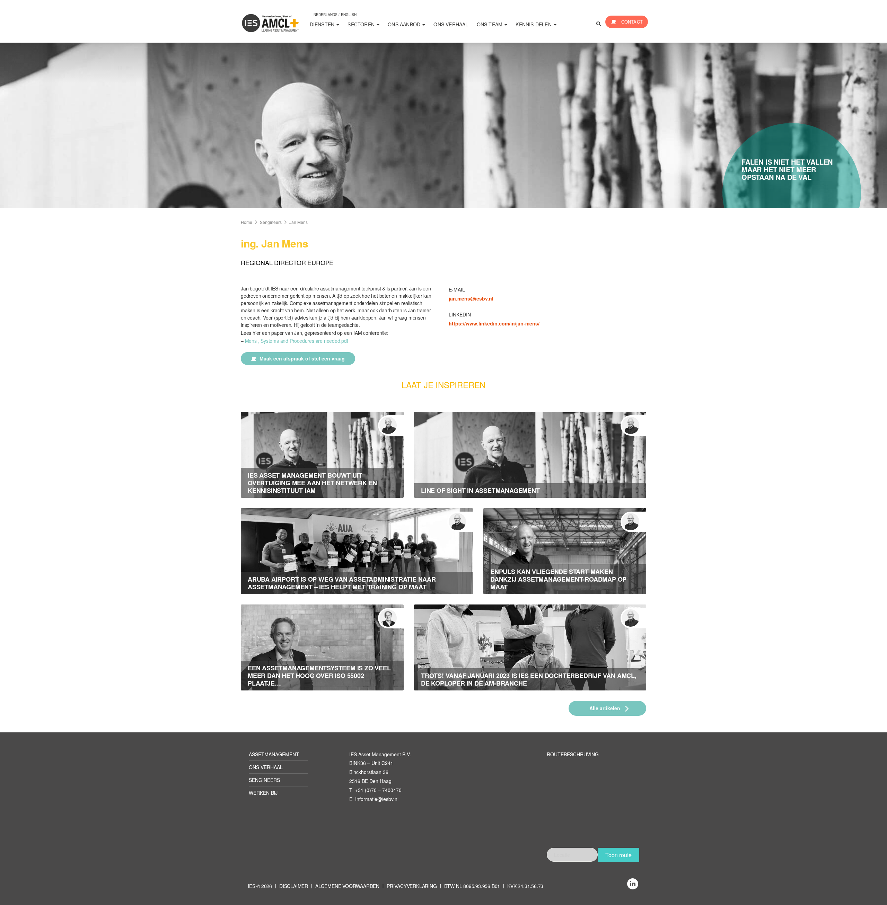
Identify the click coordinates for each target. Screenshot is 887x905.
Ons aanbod (405, 24)
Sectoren (362, 24)
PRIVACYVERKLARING (412, 885)
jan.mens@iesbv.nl (471, 298)
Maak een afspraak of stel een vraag (301, 358)
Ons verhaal (450, 24)
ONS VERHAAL (266, 767)
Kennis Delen (534, 24)
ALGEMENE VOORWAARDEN (347, 885)
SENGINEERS (264, 779)
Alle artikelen (605, 708)
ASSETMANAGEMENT (274, 754)
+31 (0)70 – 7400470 (378, 789)
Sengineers (271, 222)
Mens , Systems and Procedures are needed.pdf (296, 340)
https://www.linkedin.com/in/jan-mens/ (494, 323)
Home (246, 222)
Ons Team (490, 24)
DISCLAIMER (293, 885)
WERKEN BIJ (263, 792)
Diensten (323, 24)
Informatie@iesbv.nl (376, 798)
